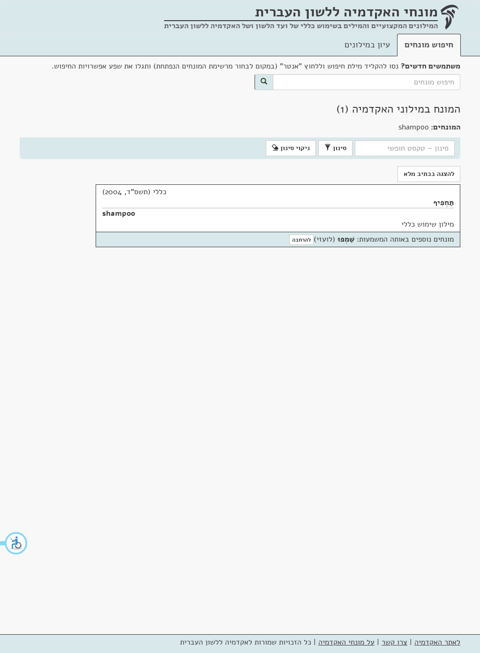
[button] (14, 543)
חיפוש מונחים (429, 44)
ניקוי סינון (294, 148)
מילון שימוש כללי (427, 224)
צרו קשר (394, 642)
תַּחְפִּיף (443, 202)
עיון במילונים (367, 44)
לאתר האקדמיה (437, 642)
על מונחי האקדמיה (346, 642)
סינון (338, 148)
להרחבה (301, 239)
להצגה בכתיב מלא (429, 173)
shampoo (118, 213)
